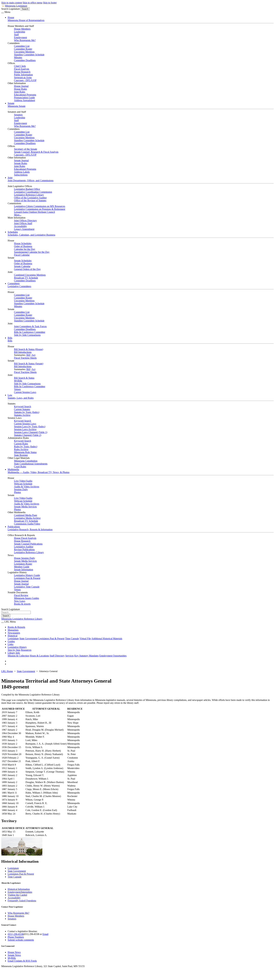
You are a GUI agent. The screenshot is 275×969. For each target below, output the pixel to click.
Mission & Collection (18, 655)
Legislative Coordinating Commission (33, 192)
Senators (18, 114)
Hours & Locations (39, 655)
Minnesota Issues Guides (26, 598)
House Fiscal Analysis (25, 538)
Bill (28, 355)
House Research (22, 71)
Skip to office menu (32, 2)
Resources (26, 650)
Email (45, 934)
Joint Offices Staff (23, 223)
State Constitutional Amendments (30, 463)
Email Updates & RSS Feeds (22, 960)
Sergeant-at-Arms (23, 77)
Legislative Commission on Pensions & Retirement (39, 209)
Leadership (19, 31)
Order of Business (23, 246)
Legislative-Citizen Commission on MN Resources (39, 206)
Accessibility (20, 226)
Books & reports (22, 604)
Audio (29, 480)
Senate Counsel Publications (28, 543)
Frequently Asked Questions (22, 900)
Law (10, 395)
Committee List (21, 46)
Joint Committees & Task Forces (30, 326)
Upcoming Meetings (24, 51)
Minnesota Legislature (16, 5)
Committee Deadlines (25, 60)
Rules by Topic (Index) (25, 446)
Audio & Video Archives (26, 486)
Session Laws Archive (25, 429)
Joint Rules (19, 91)
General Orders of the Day (27, 269)
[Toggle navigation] (2, 12)
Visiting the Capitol (17, 895)
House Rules (20, 89)
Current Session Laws (25, 392)
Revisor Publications (24, 549)
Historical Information (19, 889)
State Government (28, 638)
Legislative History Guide (27, 575)
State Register (21, 455)
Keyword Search (22, 406)
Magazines (13, 630)
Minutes (18, 57)
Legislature (13, 638)
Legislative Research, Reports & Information (30, 529)
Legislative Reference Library (29, 194)
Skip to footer (50, 2)
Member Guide (21, 566)
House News (14, 952)
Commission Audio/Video (27, 523)
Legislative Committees (19, 286)
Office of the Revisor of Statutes (30, 200)
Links (10, 644)
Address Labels (22, 172)
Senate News (14, 955)
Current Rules (21, 443)
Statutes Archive (22, 415)
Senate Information (23, 569)
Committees (14, 283)
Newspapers (14, 632)
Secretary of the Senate (25, 149)
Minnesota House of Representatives (26, 20)
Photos (17, 492)
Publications (14, 526)
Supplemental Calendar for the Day (31, 252)
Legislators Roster (23, 563)
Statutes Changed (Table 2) (27, 435)
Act (33, 355)
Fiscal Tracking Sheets (25, 357)
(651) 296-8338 (15, 934)
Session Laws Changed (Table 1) (30, 432)
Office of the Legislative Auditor (30, 197)
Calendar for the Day (24, 249)
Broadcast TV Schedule (26, 277)
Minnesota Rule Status (25, 452)
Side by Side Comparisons (27, 335)
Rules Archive (21, 449)
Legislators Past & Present (27, 578)
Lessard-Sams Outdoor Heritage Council (34, 212)
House (11, 17)
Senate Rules (20, 163)
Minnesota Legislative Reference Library (21, 618)
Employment (20, 37)
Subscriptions (21, 174)
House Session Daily (24, 558)
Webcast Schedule (23, 483)
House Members (22, 28)
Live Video (19, 480)
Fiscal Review (21, 595)
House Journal (21, 86)
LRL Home (7, 671)
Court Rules (20, 466)
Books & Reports (16, 627)
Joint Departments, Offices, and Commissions (30, 180)
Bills (10, 337)
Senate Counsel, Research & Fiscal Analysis (36, 152)
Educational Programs (25, 94)
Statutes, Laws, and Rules (21, 398)
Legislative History (17, 647)
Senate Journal (21, 160)
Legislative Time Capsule (26, 586)
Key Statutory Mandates (86, 655)
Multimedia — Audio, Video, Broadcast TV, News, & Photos (38, 472)
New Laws (19, 601)
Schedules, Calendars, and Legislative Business (31, 234)
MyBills (18, 380)
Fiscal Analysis (21, 69)
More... (17, 214)
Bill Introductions (23, 352)
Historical (12, 635)
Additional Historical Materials (106, 638)
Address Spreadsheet (24, 100)
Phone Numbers (16, 937)
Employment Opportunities (113, 655)
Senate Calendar (22, 266)
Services (69, 655)
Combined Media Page (25, 515)
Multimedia (13, 469)
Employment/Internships (20, 892)
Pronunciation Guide (24, 97)
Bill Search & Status (24, 378)
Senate (11, 103)
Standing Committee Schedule (29, 54)
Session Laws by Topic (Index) (29, 426)
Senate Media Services (25, 506)
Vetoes (17, 389)
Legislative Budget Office (27, 189)
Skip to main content (11, 2)
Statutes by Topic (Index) (26, 412)
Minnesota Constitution (25, 460)
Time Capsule (72, 638)
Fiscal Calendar (22, 254)
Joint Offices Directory (25, 220)
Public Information (23, 74)
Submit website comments (21, 939)
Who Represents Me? (25, 40)
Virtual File (85, 638)
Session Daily (21, 489)
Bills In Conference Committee (29, 332)
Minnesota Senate (16, 106)
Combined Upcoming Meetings (30, 275)
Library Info (14, 652)
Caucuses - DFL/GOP (25, 80)
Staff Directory (57, 655)
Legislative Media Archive (27, 518)
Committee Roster (23, 49)
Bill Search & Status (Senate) (28, 363)
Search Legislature (10, 8)
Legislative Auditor (23, 546)
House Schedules (22, 243)
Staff (16, 34)
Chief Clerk (20, 66)
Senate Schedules (23, 260)
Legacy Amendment (24, 229)
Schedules (13, 232)
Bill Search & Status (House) (28, 349)
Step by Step (14, 650)
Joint (10, 177)
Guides (11, 641)
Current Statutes (22, 409)
